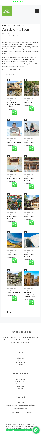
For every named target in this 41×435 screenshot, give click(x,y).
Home (4, 25)
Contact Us (20, 365)
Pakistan (9, 62)
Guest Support (21, 379)
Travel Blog (20, 388)
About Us (20, 358)
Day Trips (20, 386)
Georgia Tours (20, 384)
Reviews (20, 360)
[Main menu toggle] (37, 11)
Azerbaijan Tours (20, 381)
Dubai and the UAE (28, 59)
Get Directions (20, 362)
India (4, 62)
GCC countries (20, 62)
